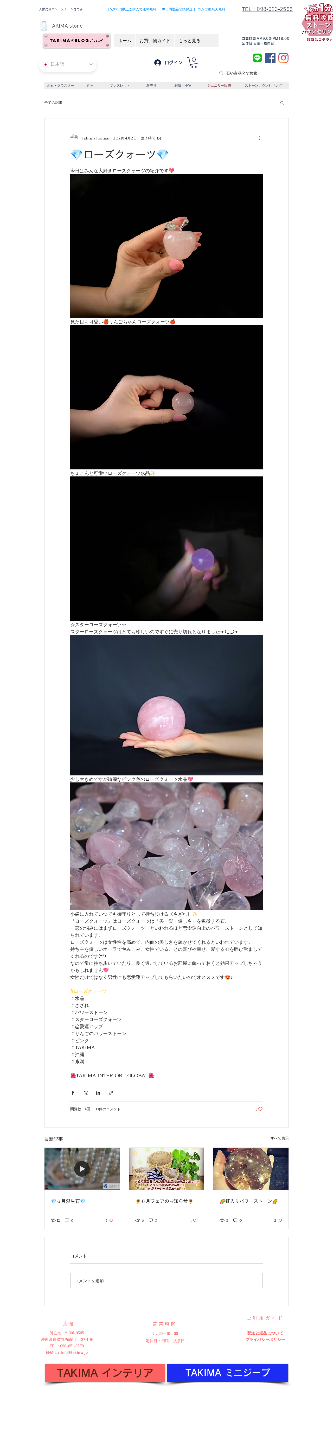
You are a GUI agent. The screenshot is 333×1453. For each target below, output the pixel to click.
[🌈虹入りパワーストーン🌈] (251, 1169)
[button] (193, 62)
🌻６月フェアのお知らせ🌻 (164, 1201)
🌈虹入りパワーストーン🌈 (249, 1201)
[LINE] (257, 58)
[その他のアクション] (260, 138)
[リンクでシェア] (110, 1092)
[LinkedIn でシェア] (98, 1092)
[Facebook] (270, 58)
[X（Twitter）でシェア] (85, 1092)
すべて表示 (280, 1138)
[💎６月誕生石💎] (82, 1169)
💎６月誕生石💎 (68, 1201)
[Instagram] (283, 58)
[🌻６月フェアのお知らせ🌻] (166, 1169)
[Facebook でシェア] (72, 1092)
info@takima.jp (74, 1352)
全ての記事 (53, 102)
